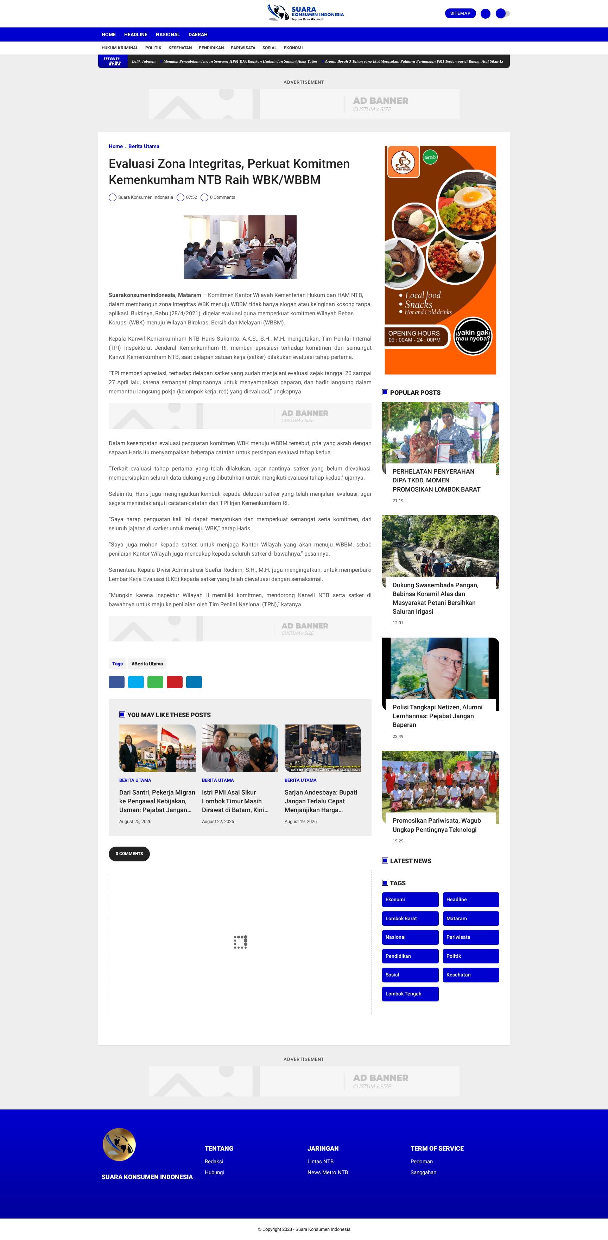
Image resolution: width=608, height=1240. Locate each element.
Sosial (269, 47)
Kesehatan (180, 47)
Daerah (198, 34)
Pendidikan (211, 47)
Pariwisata (243, 47)
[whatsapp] (155, 682)
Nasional (168, 34)
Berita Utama (143, 146)
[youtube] (129, 14)
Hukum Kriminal (120, 47)
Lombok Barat (401, 918)
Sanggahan (423, 1172)
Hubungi (214, 1172)
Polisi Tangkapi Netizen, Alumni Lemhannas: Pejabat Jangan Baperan (438, 715)
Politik (153, 47)
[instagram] (119, 14)
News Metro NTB (328, 1172)
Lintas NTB (321, 1161)
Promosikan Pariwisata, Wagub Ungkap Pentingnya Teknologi (437, 825)
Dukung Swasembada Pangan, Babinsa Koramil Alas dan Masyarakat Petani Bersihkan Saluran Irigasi (436, 598)
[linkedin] (194, 682)
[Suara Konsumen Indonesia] (304, 23)
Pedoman (422, 1161)
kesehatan (458, 975)
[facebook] (100, 14)
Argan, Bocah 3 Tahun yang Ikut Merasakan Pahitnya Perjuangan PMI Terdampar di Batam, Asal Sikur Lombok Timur (396, 61)
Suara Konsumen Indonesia (323, 1229)
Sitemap (460, 13)
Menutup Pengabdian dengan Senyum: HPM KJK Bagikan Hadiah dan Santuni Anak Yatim (212, 61)
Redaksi (214, 1161)
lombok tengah (404, 994)
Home (109, 34)
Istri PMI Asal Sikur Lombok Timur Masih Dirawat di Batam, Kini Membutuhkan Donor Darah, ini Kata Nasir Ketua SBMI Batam (240, 802)
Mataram (456, 918)
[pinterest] (175, 682)
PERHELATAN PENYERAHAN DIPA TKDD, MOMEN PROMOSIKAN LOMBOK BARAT (437, 480)
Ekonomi (293, 47)
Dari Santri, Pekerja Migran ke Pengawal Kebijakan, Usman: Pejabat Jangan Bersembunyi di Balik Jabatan (157, 802)
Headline (135, 34)
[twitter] (110, 14)
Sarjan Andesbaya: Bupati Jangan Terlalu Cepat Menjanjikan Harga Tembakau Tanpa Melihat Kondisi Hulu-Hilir (321, 802)
